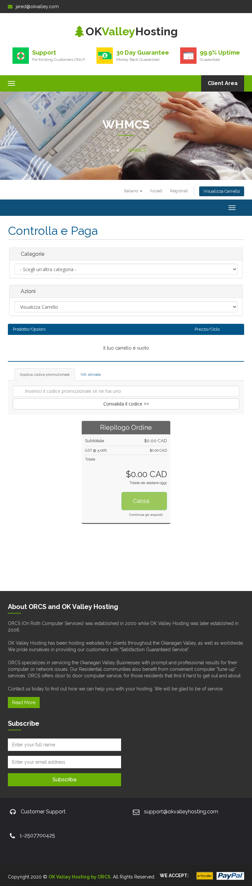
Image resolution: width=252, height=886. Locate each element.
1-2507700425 (37, 835)
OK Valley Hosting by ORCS (80, 876)
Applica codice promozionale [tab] (45, 374)
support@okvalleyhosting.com (181, 811)
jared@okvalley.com (37, 6)
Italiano (131, 190)
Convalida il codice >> (126, 404)
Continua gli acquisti (146, 514)
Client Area (223, 83)
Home (112, 150)
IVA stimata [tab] (91, 374)
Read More (23, 702)
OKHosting (132, 31)
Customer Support (43, 811)
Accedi (156, 190)
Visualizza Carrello (221, 191)
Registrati (179, 190)
